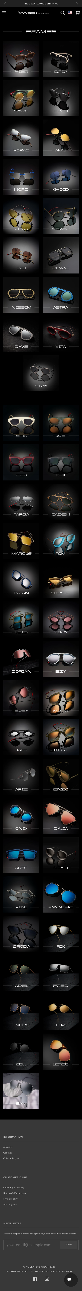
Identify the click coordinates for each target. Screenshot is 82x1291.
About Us (8, 1147)
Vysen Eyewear (37, 1266)
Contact (7, 1152)
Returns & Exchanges (14, 1193)
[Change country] (70, 13)
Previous (4, 3)
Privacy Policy (10, 1198)
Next (77, 3)
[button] (71, 1280)
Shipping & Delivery (13, 1187)
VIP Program (10, 1204)
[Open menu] (5, 13)
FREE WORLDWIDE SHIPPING (41, 3)
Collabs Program (12, 1158)
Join (68, 1244)
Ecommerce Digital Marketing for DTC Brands (39, 1271)
